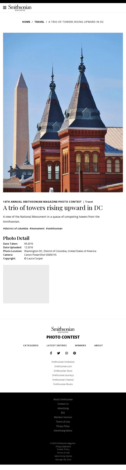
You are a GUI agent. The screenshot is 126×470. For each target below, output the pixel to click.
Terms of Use (63, 421)
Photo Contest (63, 337)
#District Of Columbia (15, 228)
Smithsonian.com (63, 366)
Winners (80, 345)
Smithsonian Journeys (63, 375)
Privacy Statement (63, 446)
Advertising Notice (63, 430)
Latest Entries (57, 345)
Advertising (63, 408)
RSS (63, 412)
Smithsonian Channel (63, 379)
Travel (39, 22)
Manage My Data (63, 459)
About (98, 345)
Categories (30, 345)
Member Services (63, 417)
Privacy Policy (63, 426)
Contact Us (63, 403)
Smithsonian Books (63, 384)
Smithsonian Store (63, 370)
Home (26, 22)
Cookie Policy (63, 449)
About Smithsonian (63, 399)
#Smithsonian (54, 228)
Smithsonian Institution (63, 361)
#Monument (37, 228)
